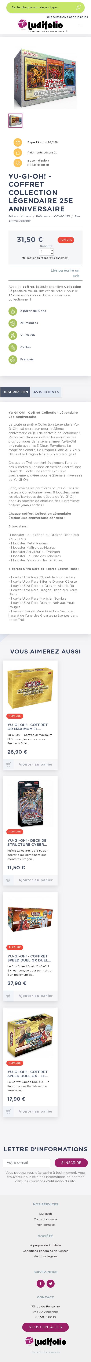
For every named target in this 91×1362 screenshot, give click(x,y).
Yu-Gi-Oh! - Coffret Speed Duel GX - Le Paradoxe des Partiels (27, 1074)
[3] (16, 273)
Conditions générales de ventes (45, 1251)
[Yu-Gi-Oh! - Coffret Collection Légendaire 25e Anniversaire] (16, 121)
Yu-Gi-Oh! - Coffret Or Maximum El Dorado (27, 727)
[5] (23, 273)
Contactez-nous (45, 1219)
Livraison (45, 1213)
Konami (26, 216)
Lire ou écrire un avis (65, 273)
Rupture (66, 240)
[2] (13, 273)
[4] (20, 273)
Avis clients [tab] (46, 392)
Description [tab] (15, 392)
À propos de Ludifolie (45, 1245)
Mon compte (45, 1224)
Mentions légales (45, 1256)
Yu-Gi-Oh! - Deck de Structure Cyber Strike (27, 843)
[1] (9, 273)
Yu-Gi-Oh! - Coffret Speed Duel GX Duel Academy (27, 958)
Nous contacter (45, 1327)
